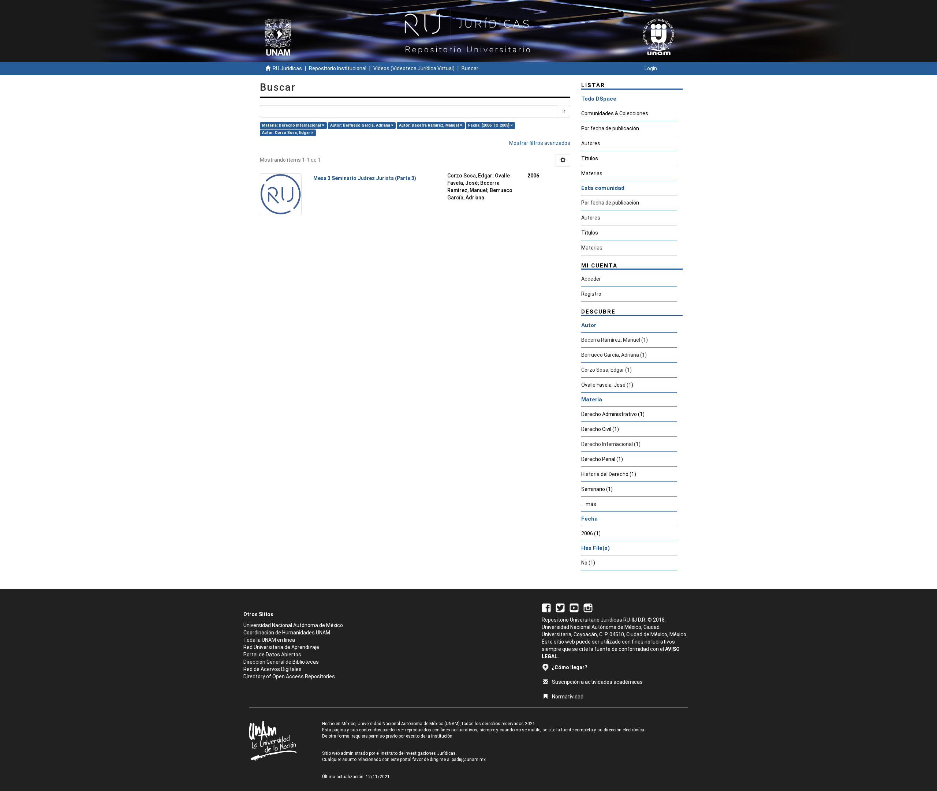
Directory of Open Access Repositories (289, 676)
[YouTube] (574, 607)
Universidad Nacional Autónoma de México (293, 625)
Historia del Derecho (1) (608, 474)
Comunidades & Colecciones (614, 113)
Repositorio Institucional (337, 68)
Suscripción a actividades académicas (597, 682)
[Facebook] (546, 607)
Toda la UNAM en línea (269, 640)
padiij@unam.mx (469, 759)
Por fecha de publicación (610, 128)
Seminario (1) (597, 489)
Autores (590, 143)
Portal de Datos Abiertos (272, 654)
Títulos (589, 158)
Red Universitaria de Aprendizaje (281, 647)
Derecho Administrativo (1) (613, 414)
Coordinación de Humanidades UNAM (286, 633)
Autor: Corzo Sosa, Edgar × (287, 132)
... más (588, 504)
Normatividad (567, 697)
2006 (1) (591, 533)
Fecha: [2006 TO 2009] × (490, 125)
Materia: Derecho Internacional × (293, 125)
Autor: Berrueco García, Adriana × (361, 125)
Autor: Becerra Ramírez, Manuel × (430, 125)
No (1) (588, 563)
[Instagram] (588, 607)
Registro (591, 294)
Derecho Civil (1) (600, 429)
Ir (564, 111)
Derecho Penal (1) (602, 459)
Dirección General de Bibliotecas (281, 662)
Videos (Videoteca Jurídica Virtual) (414, 68)
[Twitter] (560, 607)
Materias (591, 173)
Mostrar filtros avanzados (539, 143)
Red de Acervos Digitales (272, 669)
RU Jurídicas (287, 68)
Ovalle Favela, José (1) (607, 385)
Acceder (591, 279)
